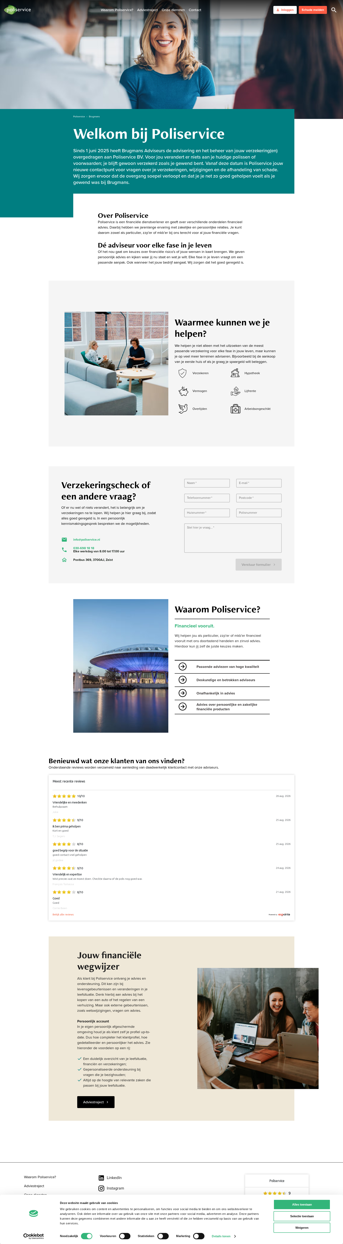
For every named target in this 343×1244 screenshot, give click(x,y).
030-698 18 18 (83, 548)
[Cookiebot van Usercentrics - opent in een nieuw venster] (33, 1236)
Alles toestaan (302, 1204)
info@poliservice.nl (86, 539)
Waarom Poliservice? (117, 10)
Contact (195, 10)
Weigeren (301, 1227)
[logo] (17, 10)
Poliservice (79, 116)
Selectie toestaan (302, 1216)
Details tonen (221, 1236)
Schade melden (313, 10)
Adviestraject (147, 10)
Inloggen (287, 10)
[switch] (124, 1236)
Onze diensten (173, 10)
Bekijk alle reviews (63, 914)
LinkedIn (114, 1177)
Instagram (115, 1188)
